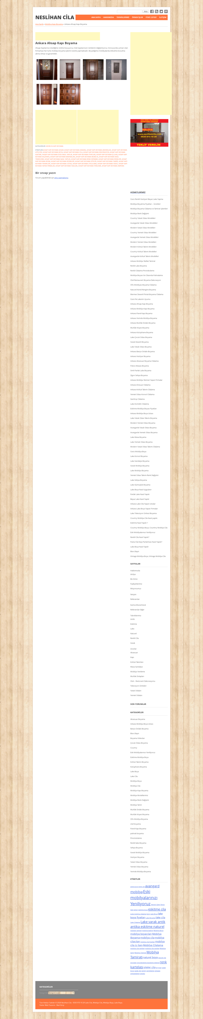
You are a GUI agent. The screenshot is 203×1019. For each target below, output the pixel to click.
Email (166, 11)
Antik (132, 619)
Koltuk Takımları (136, 662)
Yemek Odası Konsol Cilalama (142, 394)
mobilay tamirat (136, 931)
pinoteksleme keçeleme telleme (148, 963)
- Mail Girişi (60, 1005)
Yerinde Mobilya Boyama (140, 871)
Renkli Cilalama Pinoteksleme (142, 270)
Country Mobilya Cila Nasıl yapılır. (144, 518)
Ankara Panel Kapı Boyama (141, 313)
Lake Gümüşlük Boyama (140, 484)
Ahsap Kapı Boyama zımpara (113, 166)
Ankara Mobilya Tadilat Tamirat (142, 261)
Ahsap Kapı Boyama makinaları (62, 157)
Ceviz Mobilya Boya (138, 451)
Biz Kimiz (134, 579)
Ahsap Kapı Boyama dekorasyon (96, 152)
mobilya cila (147, 937)
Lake (132, 628)
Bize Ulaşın (134, 551)
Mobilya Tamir (136, 805)
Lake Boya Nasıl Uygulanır (140, 489)
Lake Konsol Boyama (138, 456)
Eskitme (133, 624)
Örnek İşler (137, 17)
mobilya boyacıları (141, 934)
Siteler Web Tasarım (47, 1005)
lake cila (160, 917)
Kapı (132, 657)
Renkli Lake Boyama (138, 266)
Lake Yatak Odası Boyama (140, 347)
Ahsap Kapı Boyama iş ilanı (107, 154)
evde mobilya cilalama (138, 914)
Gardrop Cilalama (137, 399)
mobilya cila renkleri (137, 948)
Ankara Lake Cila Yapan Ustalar (142, 504)
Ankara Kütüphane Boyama (141, 332)
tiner (159, 968)
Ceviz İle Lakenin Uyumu (140, 299)
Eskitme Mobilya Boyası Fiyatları (143, 408)
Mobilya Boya (136, 781)
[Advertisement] (67, 36)
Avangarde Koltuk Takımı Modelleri (144, 256)
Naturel (133, 633)
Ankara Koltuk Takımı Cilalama (142, 389)
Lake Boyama (150, 918)
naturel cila (162, 958)
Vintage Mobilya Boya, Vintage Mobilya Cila (148, 556)
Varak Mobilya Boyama (139, 465)
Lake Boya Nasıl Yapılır (139, 546)
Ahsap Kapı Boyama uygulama (85, 164)
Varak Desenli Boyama (139, 342)
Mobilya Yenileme (137, 671)
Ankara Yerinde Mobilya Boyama (143, 318)
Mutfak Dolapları (137, 676)
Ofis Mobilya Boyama (139, 819)
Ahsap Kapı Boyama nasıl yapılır (57, 159)
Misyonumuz (135, 588)
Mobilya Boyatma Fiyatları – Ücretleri (145, 204)
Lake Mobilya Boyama (139, 470)
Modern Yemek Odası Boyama (142, 423)
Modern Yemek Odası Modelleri (143, 242)
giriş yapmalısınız (61, 177)
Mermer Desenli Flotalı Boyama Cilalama (146, 294)
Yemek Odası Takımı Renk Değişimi (144, 475)
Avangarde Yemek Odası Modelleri (144, 237)
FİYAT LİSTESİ (151, 17)
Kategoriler (43, 993)
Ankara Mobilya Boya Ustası (141, 413)
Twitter (161, 11)
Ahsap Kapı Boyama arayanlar (99, 150)
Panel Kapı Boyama (138, 828)
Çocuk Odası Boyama (139, 743)
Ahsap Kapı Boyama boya (53, 152)
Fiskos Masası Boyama (139, 366)
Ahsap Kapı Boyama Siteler (85, 161)
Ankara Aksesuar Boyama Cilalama (144, 361)
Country (133, 747)
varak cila (137, 971)
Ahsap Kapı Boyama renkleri (109, 159)
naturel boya (150, 957)
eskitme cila (157, 909)
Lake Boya (134, 771)
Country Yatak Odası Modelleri (142, 218)
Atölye (133, 574)
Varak (132, 643)
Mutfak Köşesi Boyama (139, 327)
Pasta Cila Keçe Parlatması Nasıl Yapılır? (146, 542)
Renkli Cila (134, 638)
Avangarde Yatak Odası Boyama (143, 427)
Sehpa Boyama (136, 847)
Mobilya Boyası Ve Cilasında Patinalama (146, 275)
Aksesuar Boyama (137, 719)
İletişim (162, 17)
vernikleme (150, 971)
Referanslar (135, 599)
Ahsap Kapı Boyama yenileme (89, 166)
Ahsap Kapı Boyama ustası (61, 164)
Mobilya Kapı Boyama (54, 24)
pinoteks (133, 963)
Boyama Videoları (137, 738)
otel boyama (135, 824)
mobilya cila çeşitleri (152, 948)
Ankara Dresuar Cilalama (140, 385)
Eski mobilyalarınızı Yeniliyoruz (143, 897)
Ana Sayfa (96, 17)
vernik (143, 971)
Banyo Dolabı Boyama (139, 728)
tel (157, 968)
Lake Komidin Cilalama (139, 404)
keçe (148, 914)
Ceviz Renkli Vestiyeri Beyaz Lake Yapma (146, 199)
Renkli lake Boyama (138, 843)
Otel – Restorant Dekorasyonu (142, 681)
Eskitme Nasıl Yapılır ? (139, 523)
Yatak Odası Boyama (138, 862)
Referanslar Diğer (137, 609)
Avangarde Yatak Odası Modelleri (143, 223)
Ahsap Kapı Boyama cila (73, 152)
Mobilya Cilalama (153, 945)
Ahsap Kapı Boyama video (107, 164)
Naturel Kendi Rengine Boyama (143, 289)
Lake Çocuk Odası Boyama (141, 337)
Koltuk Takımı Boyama (139, 762)
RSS (156, 11)
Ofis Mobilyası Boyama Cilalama (143, 285)
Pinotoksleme (136, 838)
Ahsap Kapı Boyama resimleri (62, 161)
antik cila (141, 887)
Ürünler (133, 649)
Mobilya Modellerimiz (139, 795)
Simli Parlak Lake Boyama (140, 370)
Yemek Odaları (136, 695)
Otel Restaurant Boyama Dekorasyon (145, 280)
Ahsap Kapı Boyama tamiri (107, 161)
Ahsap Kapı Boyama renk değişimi (84, 159)
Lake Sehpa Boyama (138, 480)
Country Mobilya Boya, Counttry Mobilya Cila (148, 527)
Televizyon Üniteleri (138, 686)
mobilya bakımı (147, 931)
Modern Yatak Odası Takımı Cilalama (145, 446)
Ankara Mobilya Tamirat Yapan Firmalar (146, 380)
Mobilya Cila (135, 786)
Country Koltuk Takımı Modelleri (143, 251)
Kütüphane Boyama (138, 767)
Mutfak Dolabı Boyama (139, 809)
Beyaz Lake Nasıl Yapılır (139, 499)
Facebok (152, 11)
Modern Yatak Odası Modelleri (142, 227)
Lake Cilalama (135, 922)
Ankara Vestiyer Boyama (140, 356)
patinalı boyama (137, 833)
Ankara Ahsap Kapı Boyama (56, 43)
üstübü (142, 974)
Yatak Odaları (135, 690)
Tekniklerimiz (135, 615)
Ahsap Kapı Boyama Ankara (75, 150)
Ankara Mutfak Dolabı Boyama (142, 323)
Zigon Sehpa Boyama (139, 375)
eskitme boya (143, 910)
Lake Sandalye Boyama (139, 461)
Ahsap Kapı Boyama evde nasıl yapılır (57, 154)
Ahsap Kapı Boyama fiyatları (84, 154)
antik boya (134, 887)
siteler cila (149, 967)
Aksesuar (134, 652)
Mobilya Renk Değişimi (139, 213)
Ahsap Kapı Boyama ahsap (53, 150)
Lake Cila (134, 776)
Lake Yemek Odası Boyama (141, 442)
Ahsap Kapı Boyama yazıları (66, 166)
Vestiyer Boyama (137, 857)
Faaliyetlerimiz (136, 584)
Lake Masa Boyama (138, 437)
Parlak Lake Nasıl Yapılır (140, 494)
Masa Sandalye (136, 666)
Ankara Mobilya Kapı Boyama (142, 308)
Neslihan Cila (54, 17)
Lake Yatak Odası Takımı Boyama (143, 418)
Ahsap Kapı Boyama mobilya (87, 157)
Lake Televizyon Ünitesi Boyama (143, 513)
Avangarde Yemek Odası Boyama (143, 432)
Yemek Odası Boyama (139, 866)
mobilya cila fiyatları (147, 942)
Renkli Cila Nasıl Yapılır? (139, 537)
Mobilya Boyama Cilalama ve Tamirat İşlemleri (149, 208)
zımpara (157, 971)
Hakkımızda (108, 17)
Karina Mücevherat (138, 605)
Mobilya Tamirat (140, 953)
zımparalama (134, 974)
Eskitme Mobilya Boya (139, 757)
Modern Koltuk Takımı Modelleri (143, 246)
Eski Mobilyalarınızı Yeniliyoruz (142, 532)
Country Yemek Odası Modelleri (143, 232)
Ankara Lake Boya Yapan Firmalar (144, 508)
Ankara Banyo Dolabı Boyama (142, 351)
